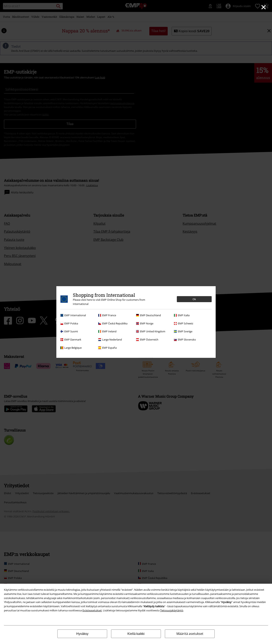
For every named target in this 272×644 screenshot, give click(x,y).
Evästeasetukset (92, 610)
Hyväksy (82, 633)
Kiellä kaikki (136, 633)
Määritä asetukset (189, 633)
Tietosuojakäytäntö (171, 610)
